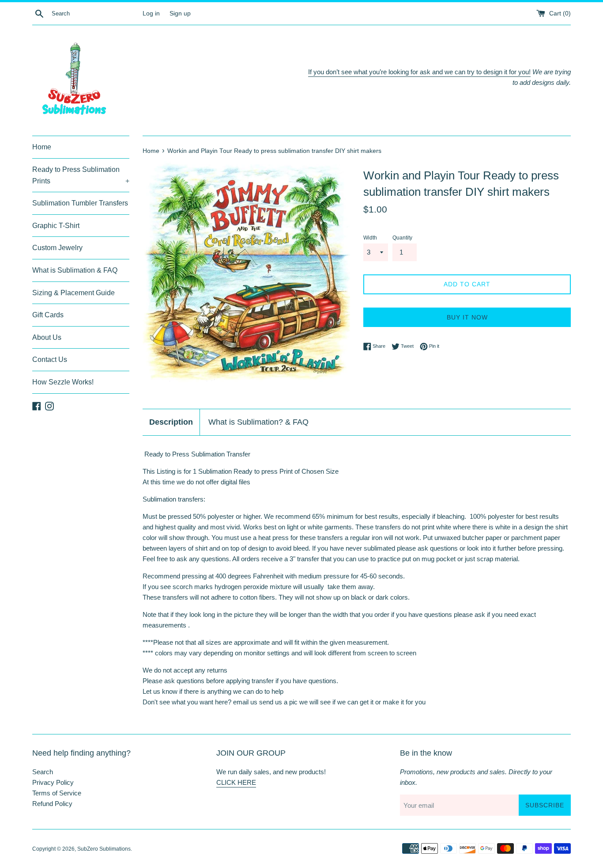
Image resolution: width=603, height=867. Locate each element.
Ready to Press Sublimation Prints (80, 175)
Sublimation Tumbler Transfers (80, 203)
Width (370, 238)
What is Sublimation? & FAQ (258, 422)
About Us (46, 337)
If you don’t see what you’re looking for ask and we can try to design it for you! (419, 72)
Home (41, 147)
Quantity (402, 238)
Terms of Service (56, 793)
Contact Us (49, 359)
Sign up (180, 13)
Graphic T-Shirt (55, 225)
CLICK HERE (236, 782)
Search (42, 772)
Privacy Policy (53, 782)
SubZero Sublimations (104, 849)
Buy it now (467, 317)
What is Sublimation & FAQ (74, 270)
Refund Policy (52, 803)
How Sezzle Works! (63, 382)
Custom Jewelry (57, 247)
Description (171, 422)
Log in (151, 13)
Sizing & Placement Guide (73, 293)
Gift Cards (48, 315)
